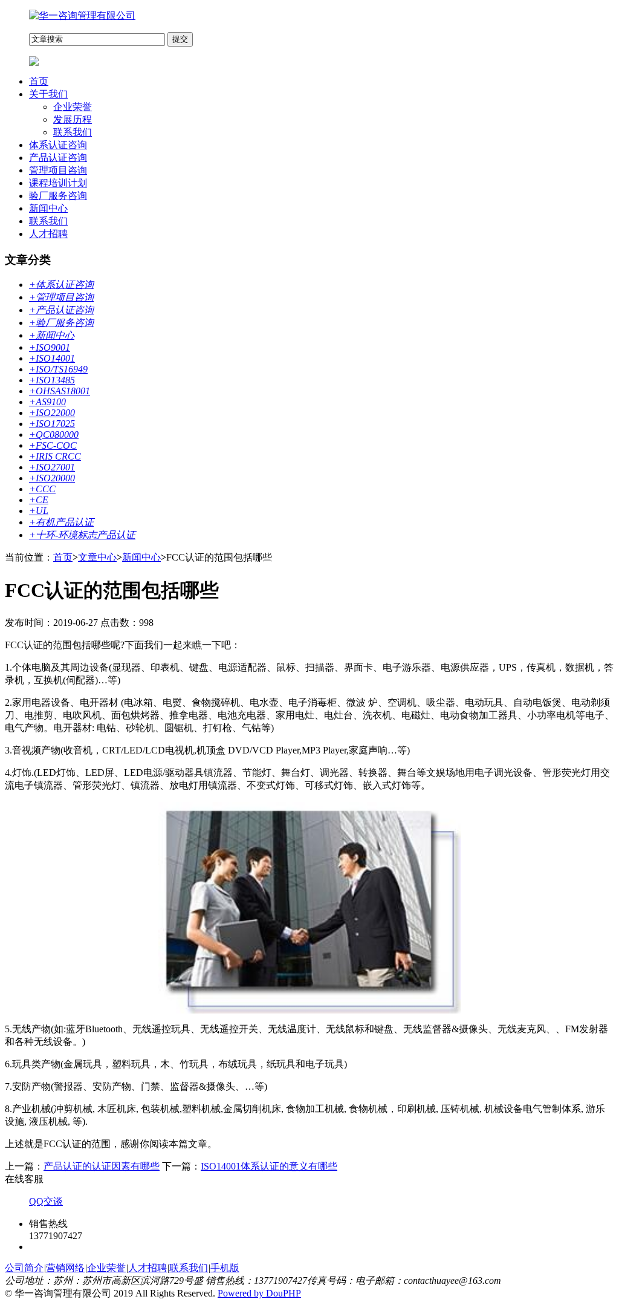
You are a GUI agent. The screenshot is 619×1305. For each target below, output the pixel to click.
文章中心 (97, 557)
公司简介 (24, 1268)
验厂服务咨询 (58, 195)
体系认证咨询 (58, 145)
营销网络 (65, 1268)
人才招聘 (48, 234)
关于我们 (48, 94)
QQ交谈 (46, 1201)
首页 (38, 81)
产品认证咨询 (58, 157)
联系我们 (72, 132)
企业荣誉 (72, 107)
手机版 (224, 1268)
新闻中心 (48, 208)
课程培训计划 (58, 183)
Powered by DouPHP (259, 1293)
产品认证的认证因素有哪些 (102, 1166)
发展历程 (72, 119)
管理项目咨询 (58, 170)
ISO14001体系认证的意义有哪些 (269, 1166)
